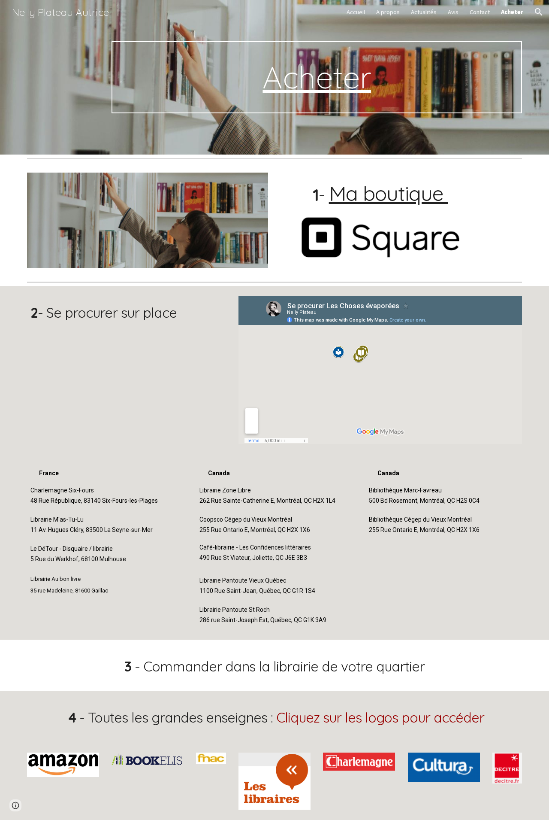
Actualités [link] (424, 12)
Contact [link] (480, 12)
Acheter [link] (512, 12)
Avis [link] (453, 12)
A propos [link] (388, 12)
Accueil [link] (356, 12)
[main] (317, 77)
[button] (538, 12)
